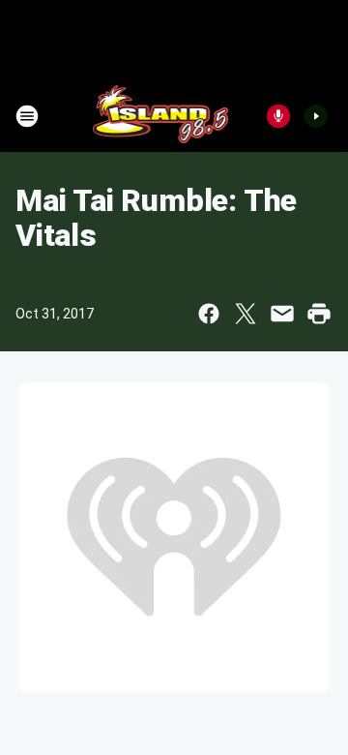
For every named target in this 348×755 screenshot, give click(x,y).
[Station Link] (161, 116)
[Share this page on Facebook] (208, 313)
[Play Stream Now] (316, 116)
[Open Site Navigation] (27, 116)
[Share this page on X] (245, 313)
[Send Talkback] (278, 116)
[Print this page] (319, 313)
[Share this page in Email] (282, 313)
